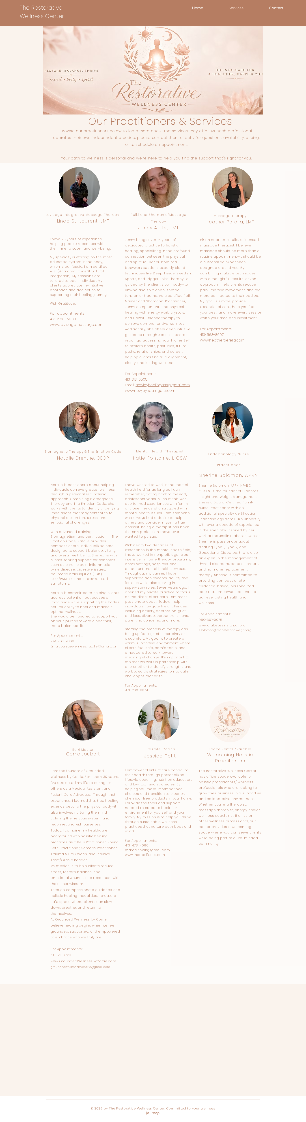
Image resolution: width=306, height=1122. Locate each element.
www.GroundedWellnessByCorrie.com (83, 961)
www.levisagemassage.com (76, 324)
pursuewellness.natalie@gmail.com (89, 646)
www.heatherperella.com (222, 340)
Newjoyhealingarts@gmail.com (163, 385)
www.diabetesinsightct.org (222, 625)
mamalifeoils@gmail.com (147, 850)
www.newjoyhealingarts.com (150, 390)
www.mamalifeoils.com (145, 855)
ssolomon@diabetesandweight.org (225, 630)
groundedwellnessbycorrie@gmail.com (80, 967)
